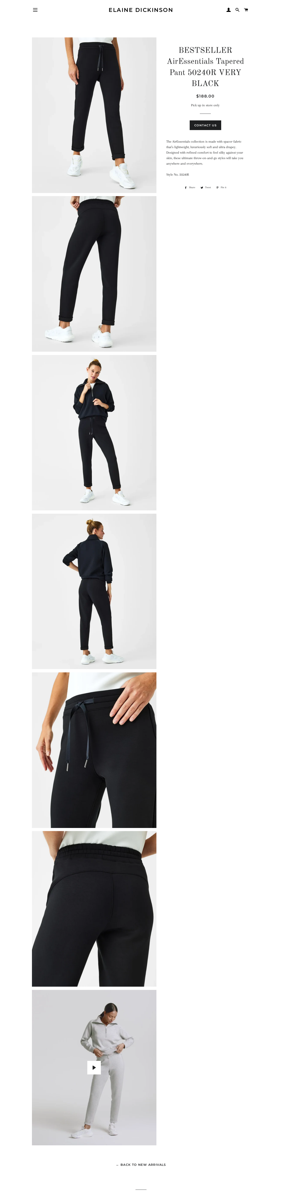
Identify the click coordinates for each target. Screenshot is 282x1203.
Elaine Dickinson (141, 10)
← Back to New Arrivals (141, 1165)
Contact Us (205, 125)
